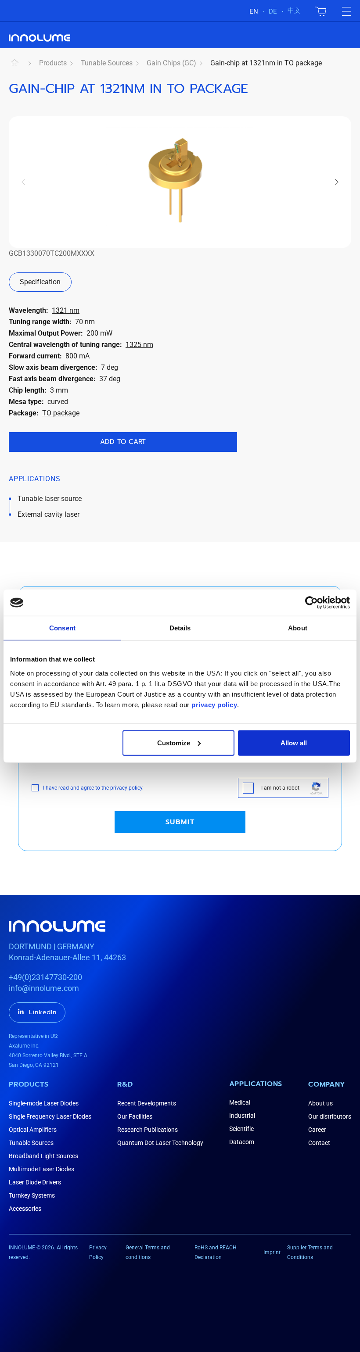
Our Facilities (134, 1116)
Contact (319, 1142)
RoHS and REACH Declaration (215, 1252)
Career (317, 1129)
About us (320, 1103)
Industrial (242, 1115)
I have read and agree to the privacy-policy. (93, 788)
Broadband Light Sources (43, 1155)
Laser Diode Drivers (35, 1182)
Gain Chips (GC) (171, 63)
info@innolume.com (44, 988)
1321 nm (65, 310)
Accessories (25, 1208)
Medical (239, 1102)
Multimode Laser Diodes (41, 1169)
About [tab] (297, 628)
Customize (173, 742)
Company (327, 1084)
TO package (60, 413)
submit (180, 822)
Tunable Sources (107, 63)
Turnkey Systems (32, 1195)
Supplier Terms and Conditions (310, 1252)
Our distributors (329, 1116)
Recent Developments (146, 1103)
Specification (40, 282)
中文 (294, 10)
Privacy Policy (98, 1252)
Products (53, 63)
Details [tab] (180, 628)
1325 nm (139, 344)
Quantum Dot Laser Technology (160, 1142)
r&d (125, 1084)
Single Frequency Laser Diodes (50, 1116)
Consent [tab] (62, 628)
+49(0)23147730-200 (45, 977)
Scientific (241, 1128)
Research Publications (147, 1129)
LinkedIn (43, 1012)
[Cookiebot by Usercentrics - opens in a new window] (311, 602)
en (253, 11)
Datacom (241, 1141)
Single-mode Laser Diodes (44, 1103)
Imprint (272, 1252)
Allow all (294, 742)
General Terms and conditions (148, 1252)
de (273, 11)
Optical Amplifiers (33, 1129)
